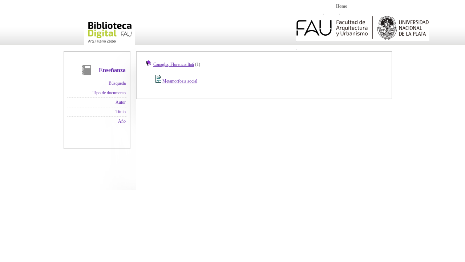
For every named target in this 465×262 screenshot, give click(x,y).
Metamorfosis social (179, 81)
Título (121, 111)
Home (341, 6)
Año (122, 121)
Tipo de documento (109, 92)
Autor (121, 102)
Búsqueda (117, 83)
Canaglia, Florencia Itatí (173, 64)
